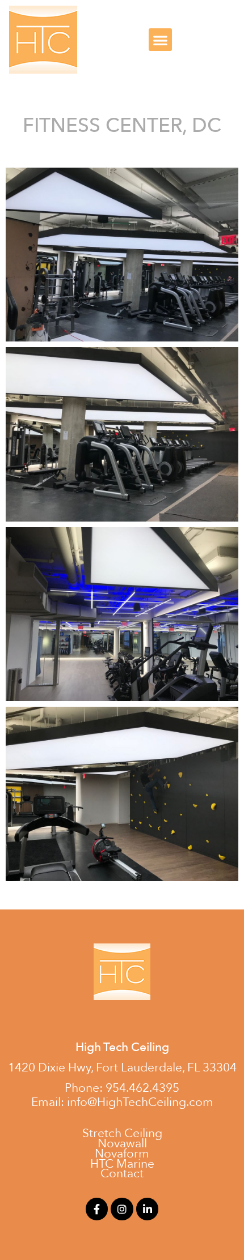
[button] (160, 40)
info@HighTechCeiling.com (140, 1102)
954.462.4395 (142, 1088)
